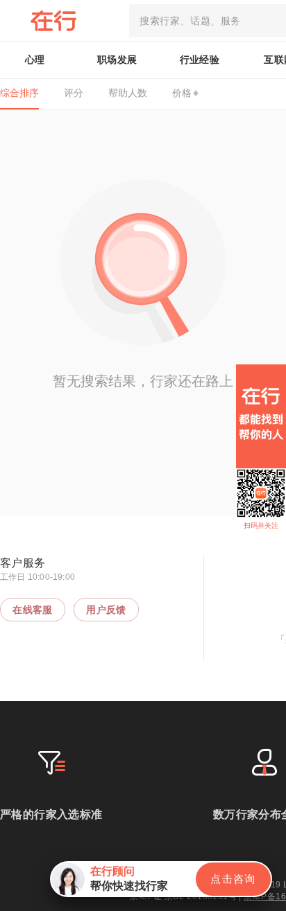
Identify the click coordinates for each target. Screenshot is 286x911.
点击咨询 (233, 879)
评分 (73, 92)
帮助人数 (127, 92)
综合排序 (19, 92)
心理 (35, 59)
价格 (182, 92)
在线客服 (32, 609)
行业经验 (200, 59)
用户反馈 (106, 609)
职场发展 (117, 59)
